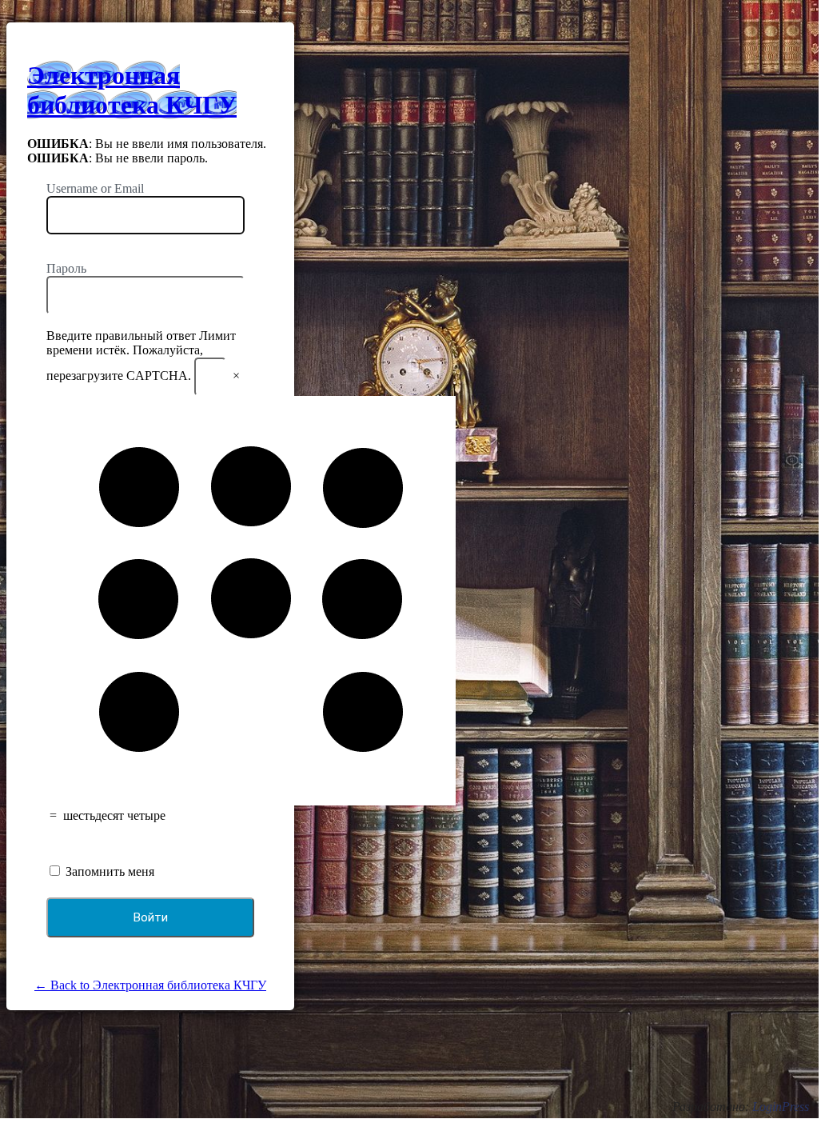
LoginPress (780, 1106)
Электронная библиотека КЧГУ (132, 90)
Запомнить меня (108, 871)
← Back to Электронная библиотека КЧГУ (150, 985)
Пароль (66, 268)
